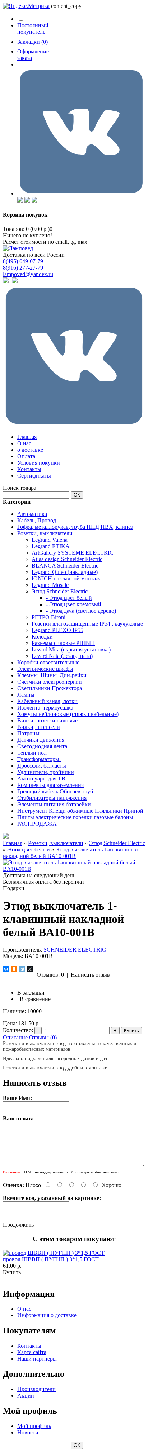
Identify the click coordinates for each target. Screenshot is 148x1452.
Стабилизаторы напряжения (52, 798)
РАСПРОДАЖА (37, 824)
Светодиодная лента (42, 746)
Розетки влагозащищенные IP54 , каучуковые (87, 624)
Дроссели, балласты (41, 766)
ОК (77, 495)
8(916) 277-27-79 (23, 268)
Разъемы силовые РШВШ (63, 643)
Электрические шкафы (45, 669)
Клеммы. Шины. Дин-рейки (52, 675)
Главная (27, 437)
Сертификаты (34, 476)
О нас (24, 443)
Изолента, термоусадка (45, 707)
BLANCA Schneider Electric (65, 566)
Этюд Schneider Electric (60, 591)
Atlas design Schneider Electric (67, 559)
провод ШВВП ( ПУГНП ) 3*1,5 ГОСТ (51, 1259)
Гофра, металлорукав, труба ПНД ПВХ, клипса (75, 527)
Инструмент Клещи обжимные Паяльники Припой (80, 811)
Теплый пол (32, 753)
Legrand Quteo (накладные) (65, 572)
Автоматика (32, 514)
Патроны (28, 733)
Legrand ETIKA (51, 546)
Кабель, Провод (36, 520)
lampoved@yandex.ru (28, 274)
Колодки (42, 637)
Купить (12, 1272)
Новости (27, 1432)
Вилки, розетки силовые (47, 720)
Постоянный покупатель (32, 28)
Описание (15, 1037)
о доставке (30, 450)
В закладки (31, 993)
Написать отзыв (90, 975)
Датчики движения (40, 740)
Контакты (29, 469)
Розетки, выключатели (45, 533)
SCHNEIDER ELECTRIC (74, 949)
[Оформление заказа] (81, 193)
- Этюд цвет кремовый (73, 604)
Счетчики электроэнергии (49, 682)
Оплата (26, 456)
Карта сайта (31, 1352)
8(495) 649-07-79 (23, 261)
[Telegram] (22, 969)
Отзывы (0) (43, 1037)
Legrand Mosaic (50, 585)
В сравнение (35, 999)
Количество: (18, 1030)
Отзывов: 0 (50, 975)
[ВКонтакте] (6, 969)
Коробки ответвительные (48, 662)
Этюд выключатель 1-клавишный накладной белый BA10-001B (70, 852)
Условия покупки (38, 463)
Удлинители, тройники (45, 772)
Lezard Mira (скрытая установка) (71, 649)
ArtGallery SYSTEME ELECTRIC (73, 553)
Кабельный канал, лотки (47, 701)
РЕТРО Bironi (48, 617)
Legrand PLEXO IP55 (57, 630)
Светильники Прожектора (49, 688)
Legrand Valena (50, 540)
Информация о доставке (47, 1315)
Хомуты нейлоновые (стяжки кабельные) (68, 714)
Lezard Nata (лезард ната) (62, 656)
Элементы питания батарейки (54, 804)
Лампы (25, 695)
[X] (30, 969)
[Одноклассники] (14, 969)
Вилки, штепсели (38, 727)
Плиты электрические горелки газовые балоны (75, 817)
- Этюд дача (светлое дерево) (81, 611)
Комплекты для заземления (50, 785)
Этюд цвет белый (28, 849)
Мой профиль (34, 1426)
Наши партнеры (37, 1359)
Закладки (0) (32, 42)
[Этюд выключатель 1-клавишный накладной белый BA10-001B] (74, 869)
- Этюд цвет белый (69, 598)
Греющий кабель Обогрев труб (55, 791)
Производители (36, 1389)
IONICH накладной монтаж (66, 578)
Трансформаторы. (39, 759)
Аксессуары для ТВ (41, 778)
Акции (25, 1395)
